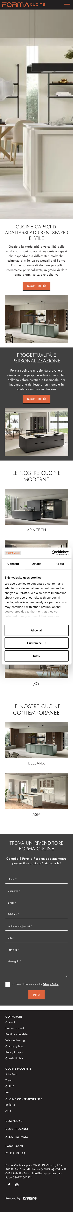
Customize (34, 643)
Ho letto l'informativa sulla (35, 984)
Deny (36, 655)
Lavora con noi (14, 1028)
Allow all (36, 630)
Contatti (10, 1022)
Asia (8, 1111)
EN (12, 1153)
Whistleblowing (15, 1040)
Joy (7, 1092)
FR (17, 1153)
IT (6, 1153)
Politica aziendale (16, 1034)
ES (23, 1153)
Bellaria (10, 1105)
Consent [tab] (13, 563)
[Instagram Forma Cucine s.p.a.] (16, 1185)
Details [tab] (36, 563)
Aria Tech (11, 1074)
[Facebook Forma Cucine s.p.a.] (8, 1185)
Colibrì (9, 1086)
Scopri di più (36, 286)
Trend (8, 1080)
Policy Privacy (14, 1052)
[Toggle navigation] (67, 5)
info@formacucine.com (46, 1173)
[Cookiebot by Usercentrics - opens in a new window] (52, 553)
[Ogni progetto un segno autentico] (36, 114)
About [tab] (59, 563)
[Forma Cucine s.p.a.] (23, 4)
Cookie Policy (14, 1058)
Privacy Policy (51, 984)
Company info (14, 1046)
